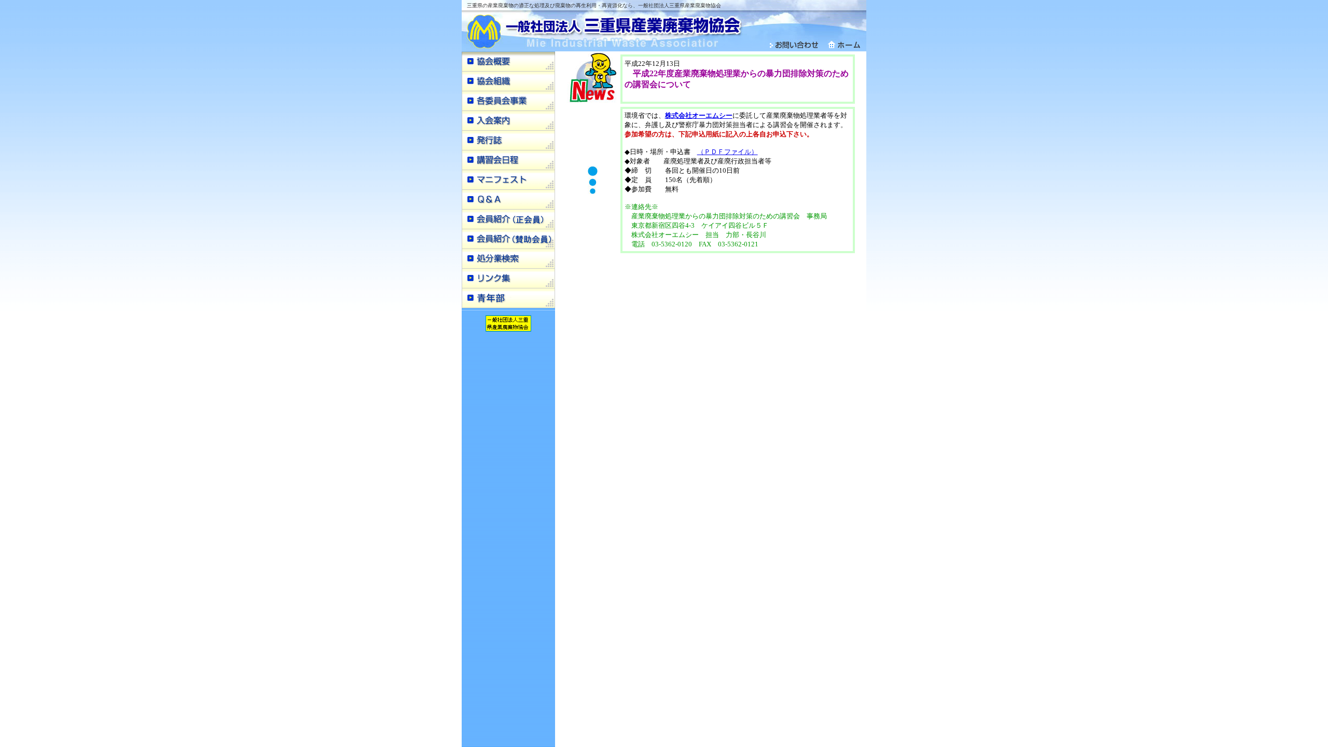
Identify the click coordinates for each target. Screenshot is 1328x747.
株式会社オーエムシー (698, 115)
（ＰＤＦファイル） (727, 152)
